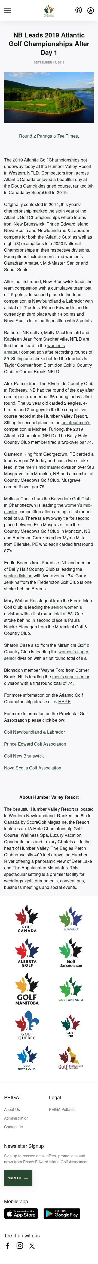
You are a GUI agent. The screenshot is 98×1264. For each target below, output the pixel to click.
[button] (18, 1178)
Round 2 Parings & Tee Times (48, 136)
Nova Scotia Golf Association (32, 768)
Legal (55, 1097)
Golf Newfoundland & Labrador (34, 732)
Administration (16, 1118)
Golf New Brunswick (24, 756)
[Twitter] (32, 1245)
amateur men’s (76, 422)
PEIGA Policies (62, 1109)
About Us (12, 1109)
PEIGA (11, 1097)
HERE (64, 701)
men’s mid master (43, 467)
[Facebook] (7, 1245)
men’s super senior (71, 676)
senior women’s (66, 607)
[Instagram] (19, 1245)
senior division (18, 575)
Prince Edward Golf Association (35, 744)
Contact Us (13, 1126)
